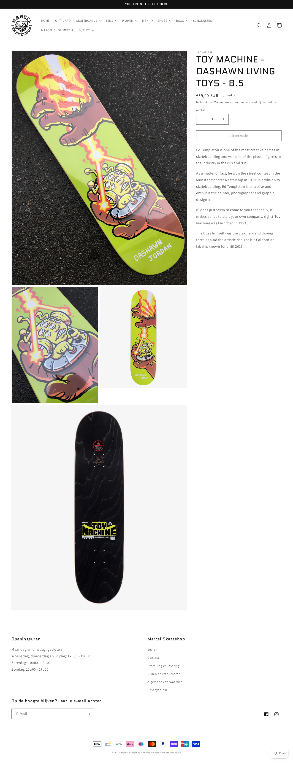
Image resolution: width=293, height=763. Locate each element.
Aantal (200, 110)
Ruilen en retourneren (164, 674)
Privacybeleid (157, 690)
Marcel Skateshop (130, 752)
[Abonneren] (89, 714)
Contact (153, 658)
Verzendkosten (223, 102)
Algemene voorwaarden (165, 682)
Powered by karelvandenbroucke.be (161, 752)
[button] (88, 20)
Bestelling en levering (163, 666)
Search (152, 649)
